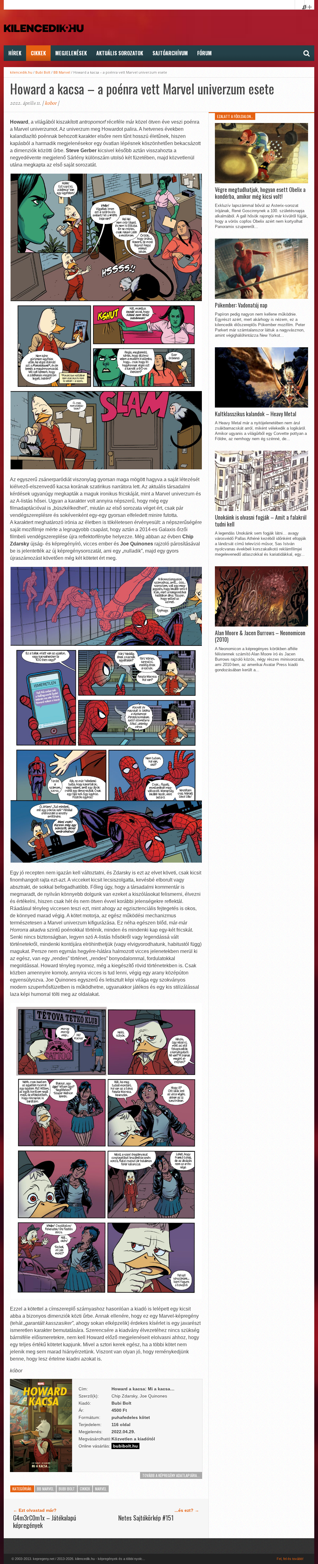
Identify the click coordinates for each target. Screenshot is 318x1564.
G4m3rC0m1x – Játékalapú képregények (44, 1521)
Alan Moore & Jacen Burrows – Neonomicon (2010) (260, 636)
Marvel (101, 1488)
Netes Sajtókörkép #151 (146, 1517)
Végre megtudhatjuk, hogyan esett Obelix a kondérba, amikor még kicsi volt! (260, 193)
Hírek (14, 53)
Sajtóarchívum (170, 53)
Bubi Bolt (42, 72)
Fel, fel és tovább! (290, 1559)
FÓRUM (204, 53)
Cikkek (38, 53)
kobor (51, 103)
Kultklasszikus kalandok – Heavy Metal (255, 414)
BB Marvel (61, 72)
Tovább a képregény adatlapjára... (171, 1475)
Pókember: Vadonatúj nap (241, 305)
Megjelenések (71, 53)
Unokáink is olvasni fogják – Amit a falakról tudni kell (261, 520)
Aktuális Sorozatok (119, 53)
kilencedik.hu (21, 72)
